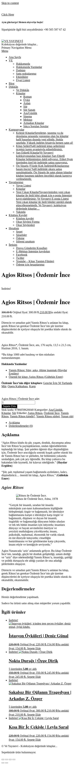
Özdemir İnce (52, 413)
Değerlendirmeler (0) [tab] (21, 425)
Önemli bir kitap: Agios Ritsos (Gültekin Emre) (36, 376)
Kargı (32, 386)
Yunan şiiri (67, 416)
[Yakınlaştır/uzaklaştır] (2, 759)
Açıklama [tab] (14, 422)
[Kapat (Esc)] (13, 759)
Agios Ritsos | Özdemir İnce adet (20, 398)
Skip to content (10, 3)
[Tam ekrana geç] (6, 759)
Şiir (14, 413)
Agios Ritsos (35, 413)
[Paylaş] (10, 759)
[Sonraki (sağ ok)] (6, 762)
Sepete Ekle (9, 406)
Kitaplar (6, 413)
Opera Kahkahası (18, 386)
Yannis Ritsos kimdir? (22, 416)
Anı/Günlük (55, 409)
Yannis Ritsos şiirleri (48, 416)
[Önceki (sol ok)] (2, 762)
